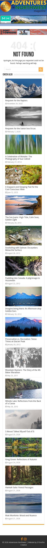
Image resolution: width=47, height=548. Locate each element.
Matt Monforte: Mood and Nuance (21, 515)
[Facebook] (22, 539)
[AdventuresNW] (23, 6)
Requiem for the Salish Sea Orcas (20, 128)
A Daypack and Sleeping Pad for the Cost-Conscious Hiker (21, 188)
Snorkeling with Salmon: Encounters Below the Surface (21, 249)
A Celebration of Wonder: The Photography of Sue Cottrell (18, 157)
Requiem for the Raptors (16, 100)
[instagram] (25, 539)
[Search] (41, 69)
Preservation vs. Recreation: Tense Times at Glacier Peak (21, 340)
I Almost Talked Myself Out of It (19, 431)
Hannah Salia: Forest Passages (19, 487)
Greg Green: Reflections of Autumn (21, 459)
